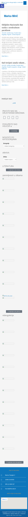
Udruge (19, 67)
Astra (9, 515)
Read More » (5, 56)
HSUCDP (4, 33)
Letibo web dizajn (17, 515)
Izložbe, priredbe (11, 65)
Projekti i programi (12, 67)
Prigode (9, 34)
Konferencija (10, 33)
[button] (2, 6)
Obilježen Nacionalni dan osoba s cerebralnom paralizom (12, 27)
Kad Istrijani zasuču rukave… (14, 62)
